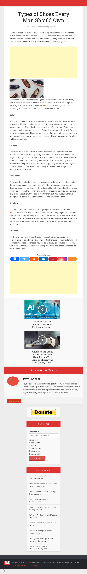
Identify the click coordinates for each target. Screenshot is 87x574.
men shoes (47, 105)
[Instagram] (62, 259)
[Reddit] (34, 259)
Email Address (34, 432)
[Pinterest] (53, 259)
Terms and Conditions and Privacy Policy (26, 565)
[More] (72, 259)
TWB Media (28, 563)
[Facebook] (14, 259)
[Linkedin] (43, 259)
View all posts (14, 401)
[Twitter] (24, 259)
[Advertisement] (43, 62)
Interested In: (33, 440)
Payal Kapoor (55, 27)
